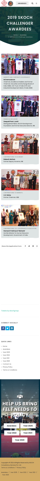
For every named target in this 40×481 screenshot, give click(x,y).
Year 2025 (28, 426)
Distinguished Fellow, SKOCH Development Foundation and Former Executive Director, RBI (19, 125)
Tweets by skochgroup (10, 311)
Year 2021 (27, 433)
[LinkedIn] (12, 328)
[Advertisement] (20, 280)
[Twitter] (7, 328)
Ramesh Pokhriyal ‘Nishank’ (14, 231)
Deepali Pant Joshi (11, 121)
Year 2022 (11, 433)
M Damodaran (9, 79)
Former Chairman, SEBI (11, 197)
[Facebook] (3, 328)
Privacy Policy (21, 467)
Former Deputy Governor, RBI (13, 161)
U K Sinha (7, 195)
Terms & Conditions (8, 467)
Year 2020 (19, 440)
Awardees (23, 35)
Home (16, 35)
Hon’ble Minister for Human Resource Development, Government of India (16, 234)
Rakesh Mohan (9, 159)
